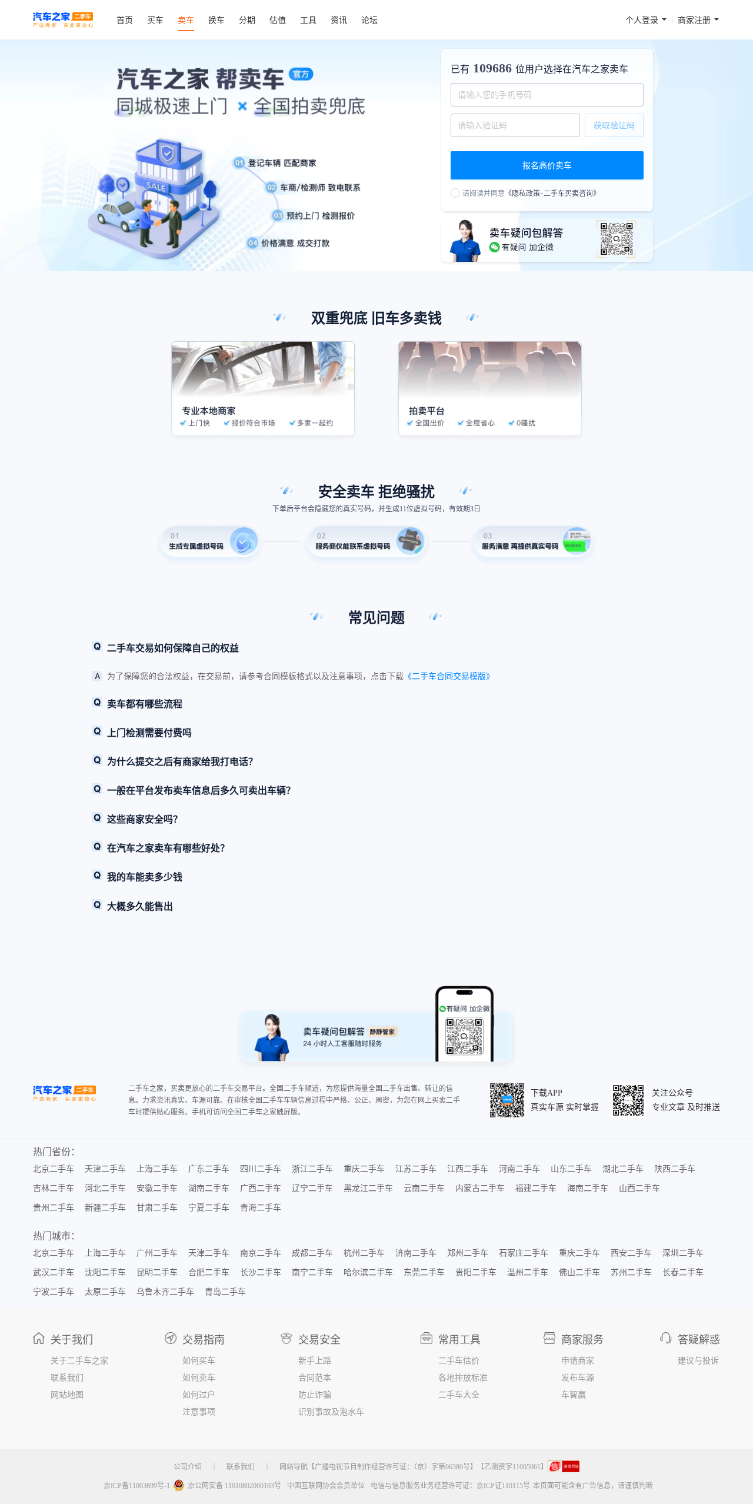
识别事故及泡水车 (331, 1412)
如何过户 (198, 1395)
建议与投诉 (698, 1361)
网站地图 (67, 1395)
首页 (124, 19)
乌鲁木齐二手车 (165, 1292)
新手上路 (314, 1361)
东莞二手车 (424, 1273)
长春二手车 (683, 1273)
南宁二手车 (312, 1273)
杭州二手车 (364, 1253)
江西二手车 (467, 1169)
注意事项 (198, 1412)
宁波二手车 (53, 1292)
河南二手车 (519, 1169)
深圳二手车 (683, 1253)
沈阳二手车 (105, 1273)
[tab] (376, 648)
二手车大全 (458, 1395)
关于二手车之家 (79, 1361)
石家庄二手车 (523, 1253)
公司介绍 (188, 1466)
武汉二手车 (53, 1273)
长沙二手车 (260, 1273)
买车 (155, 19)
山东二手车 (571, 1169)
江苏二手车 (416, 1169)
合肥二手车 (208, 1273)
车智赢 (573, 1395)
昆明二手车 (157, 1273)
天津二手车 (105, 1169)
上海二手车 (157, 1169)
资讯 (339, 19)
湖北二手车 (623, 1169)
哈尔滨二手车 (368, 1273)
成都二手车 (312, 1253)
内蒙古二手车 (480, 1188)
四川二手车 (260, 1169)
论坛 (369, 19)
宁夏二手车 (208, 1208)
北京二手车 (53, 1169)
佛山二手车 (579, 1273)
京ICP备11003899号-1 (137, 1485)
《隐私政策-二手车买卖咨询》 (552, 193)
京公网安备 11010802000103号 (234, 1485)
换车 (216, 19)
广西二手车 (260, 1188)
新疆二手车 (105, 1208)
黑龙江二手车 (368, 1188)
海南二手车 (587, 1188)
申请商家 (577, 1361)
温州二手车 (527, 1273)
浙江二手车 (312, 1169)
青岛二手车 (225, 1292)
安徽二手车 (157, 1188)
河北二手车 (105, 1188)
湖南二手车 (208, 1188)
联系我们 (67, 1378)
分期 (247, 19)
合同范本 (314, 1378)
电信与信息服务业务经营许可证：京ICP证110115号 (450, 1485)
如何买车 (198, 1361)
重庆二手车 (364, 1169)
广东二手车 (208, 1169)
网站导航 (293, 1466)
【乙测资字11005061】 (512, 1466)
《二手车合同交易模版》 (449, 676)
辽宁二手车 (312, 1188)
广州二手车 (157, 1253)
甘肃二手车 (157, 1208)
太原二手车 (105, 1292)
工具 (308, 19)
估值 (277, 19)
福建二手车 (536, 1188)
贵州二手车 (53, 1208)
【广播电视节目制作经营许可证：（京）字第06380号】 (392, 1466)
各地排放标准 (463, 1378)
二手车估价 (458, 1361)
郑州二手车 (467, 1253)
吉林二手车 (53, 1188)
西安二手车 (631, 1253)
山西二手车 (639, 1188)
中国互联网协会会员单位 (326, 1485)
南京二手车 (260, 1253)
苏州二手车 (631, 1273)
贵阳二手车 (476, 1273)
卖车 (186, 19)
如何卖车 (198, 1378)
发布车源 (577, 1378)
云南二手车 (424, 1188)
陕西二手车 (674, 1169)
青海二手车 (260, 1208)
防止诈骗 (314, 1395)
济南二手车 (416, 1253)
